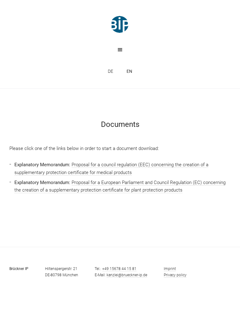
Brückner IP (120, 24)
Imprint (170, 269)
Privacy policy (175, 275)
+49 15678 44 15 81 (119, 269)
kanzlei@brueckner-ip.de (127, 275)
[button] (120, 49)
